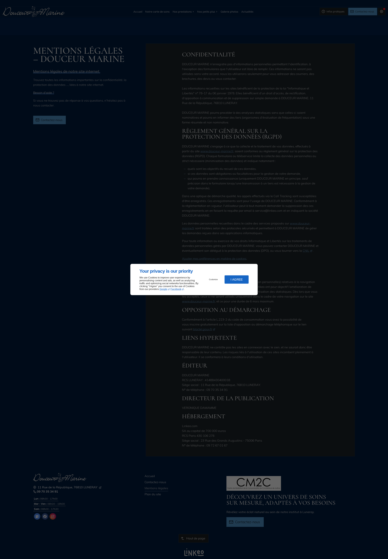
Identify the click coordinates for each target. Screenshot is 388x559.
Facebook (176, 289)
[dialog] (194, 279)
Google (163, 289)
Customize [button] (213, 279)
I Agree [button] (237, 279)
